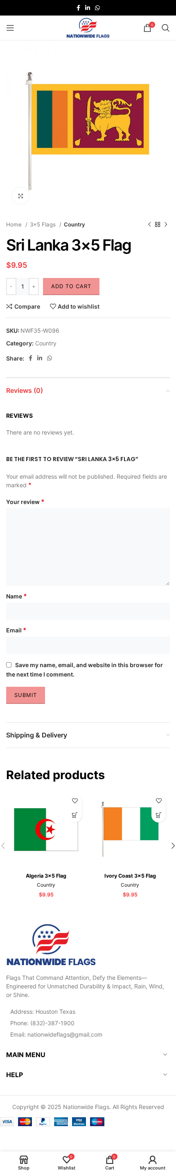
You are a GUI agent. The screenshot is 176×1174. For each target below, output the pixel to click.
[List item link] (88, 1023)
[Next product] (166, 225)
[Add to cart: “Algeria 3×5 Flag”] (75, 815)
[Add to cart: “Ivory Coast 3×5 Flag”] (158, 815)
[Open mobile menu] (10, 28)
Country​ (74, 224)
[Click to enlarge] (20, 196)
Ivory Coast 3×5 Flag (130, 876)
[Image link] (51, 943)
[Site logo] (88, 27)
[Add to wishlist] (75, 801)
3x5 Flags (43, 224)
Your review (25, 501)
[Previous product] (149, 225)
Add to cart (71, 286)
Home (14, 224)
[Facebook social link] (78, 8)
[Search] (166, 28)
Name (16, 596)
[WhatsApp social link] (97, 8)
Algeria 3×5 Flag (46, 876)
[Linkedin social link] (88, 8)
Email (16, 630)
